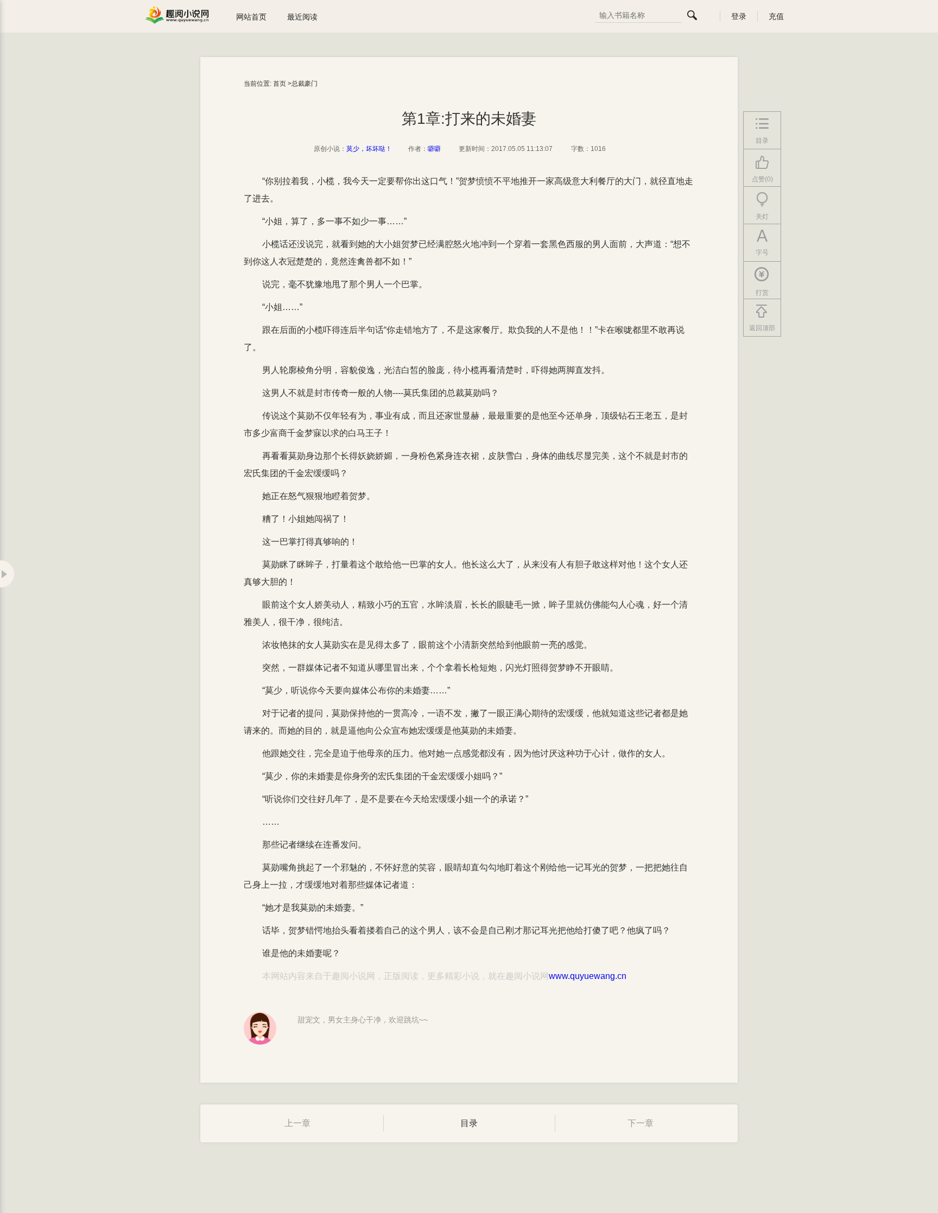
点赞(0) (762, 179)
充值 (776, 16)
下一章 (641, 1123)
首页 (279, 83)
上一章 (297, 1123)
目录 (469, 1123)
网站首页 (251, 16)
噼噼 (434, 149)
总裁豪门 (304, 83)
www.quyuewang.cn (587, 976)
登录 (738, 16)
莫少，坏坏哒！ (369, 149)
